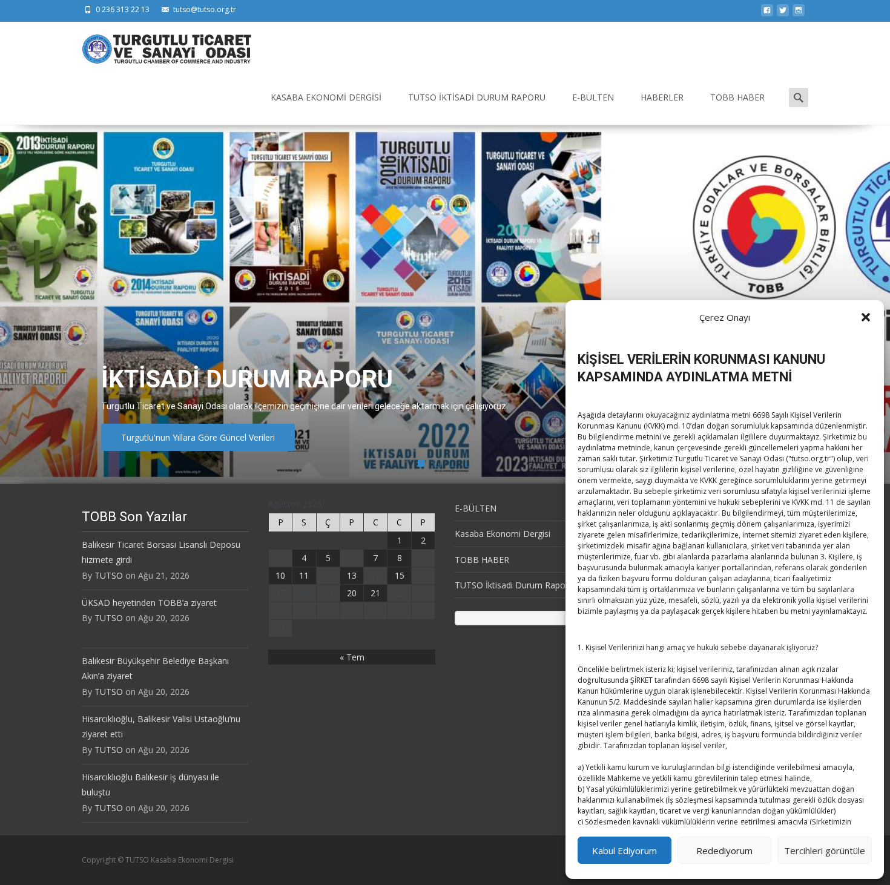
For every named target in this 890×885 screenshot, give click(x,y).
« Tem (352, 657)
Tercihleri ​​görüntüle (824, 850)
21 (375, 593)
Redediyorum (724, 850)
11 (304, 575)
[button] (866, 317)
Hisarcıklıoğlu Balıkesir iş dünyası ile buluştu (150, 784)
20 (352, 593)
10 (280, 575)
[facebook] (767, 13)
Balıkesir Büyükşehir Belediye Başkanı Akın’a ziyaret (155, 668)
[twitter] (783, 13)
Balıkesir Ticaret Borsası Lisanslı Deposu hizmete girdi (161, 552)
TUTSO (108, 575)
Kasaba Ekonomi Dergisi (326, 97)
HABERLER (662, 97)
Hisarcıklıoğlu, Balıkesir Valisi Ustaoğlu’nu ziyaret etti (161, 726)
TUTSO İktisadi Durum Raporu (477, 97)
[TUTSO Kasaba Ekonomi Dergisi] (156, 46)
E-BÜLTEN (593, 97)
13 (352, 575)
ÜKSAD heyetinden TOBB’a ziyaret (149, 602)
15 (399, 575)
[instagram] (799, 13)
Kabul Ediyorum (624, 850)
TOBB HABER (737, 97)
